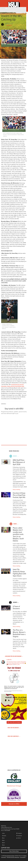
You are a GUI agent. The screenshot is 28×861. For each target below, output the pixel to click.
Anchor (19, 838)
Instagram (19, 833)
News (3, 840)
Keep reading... (17, 489)
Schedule (4, 835)
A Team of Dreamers (16, 607)
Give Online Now (14, 851)
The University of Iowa (9, 855)
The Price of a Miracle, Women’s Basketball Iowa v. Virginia (19, 633)
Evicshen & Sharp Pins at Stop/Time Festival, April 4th (19, 495)
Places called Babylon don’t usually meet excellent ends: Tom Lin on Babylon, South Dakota (18, 534)
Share (11, 28)
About (3, 845)
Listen (3, 833)
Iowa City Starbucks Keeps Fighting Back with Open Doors (19, 572)
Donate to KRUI (14, 804)
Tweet (16, 28)
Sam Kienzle (9, 25)
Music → (16, 456)
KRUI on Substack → (14, 736)
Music (3, 838)
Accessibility (23, 857)
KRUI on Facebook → (14, 728)
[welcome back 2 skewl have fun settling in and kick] (14, 707)
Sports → (16, 602)
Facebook (19, 835)
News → (15, 524)
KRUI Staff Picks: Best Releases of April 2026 (19, 462)
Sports (3, 842)
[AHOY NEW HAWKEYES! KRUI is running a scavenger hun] (14, 680)
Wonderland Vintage (14, 786)
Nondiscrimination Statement (13, 857)
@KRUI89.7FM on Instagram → (14, 656)
